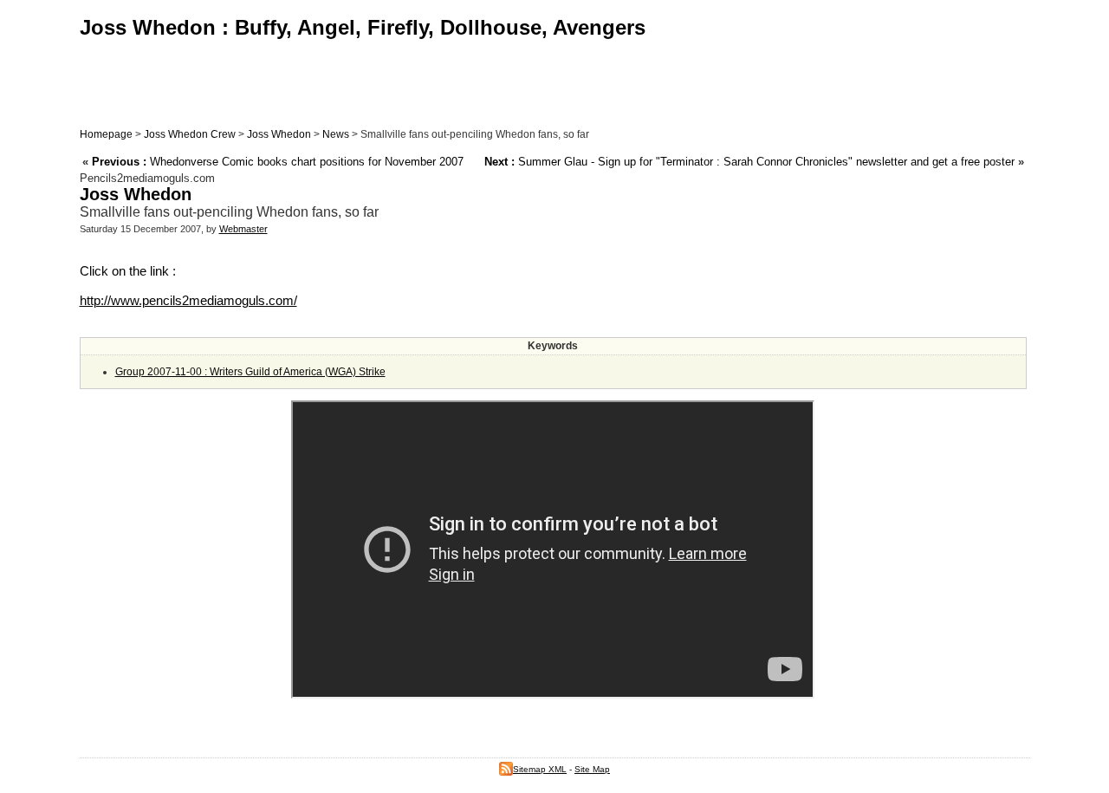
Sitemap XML (540, 769)
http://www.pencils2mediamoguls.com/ (188, 300)
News (335, 134)
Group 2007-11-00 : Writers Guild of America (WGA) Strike (250, 372)
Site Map (592, 769)
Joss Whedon (279, 134)
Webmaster (243, 229)
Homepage (106, 134)
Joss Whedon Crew (190, 134)
